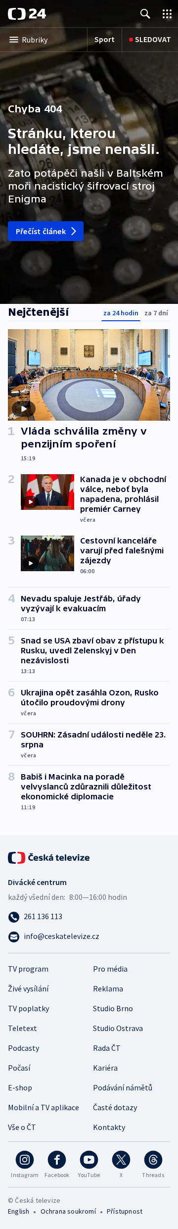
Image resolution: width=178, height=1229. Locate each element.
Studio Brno (113, 1008)
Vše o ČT (22, 1127)
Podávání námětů (122, 1087)
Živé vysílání (28, 988)
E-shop (20, 1087)
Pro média (110, 969)
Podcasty (23, 1048)
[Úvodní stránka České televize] (49, 857)
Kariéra (105, 1068)
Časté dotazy (115, 1107)
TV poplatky (28, 1008)
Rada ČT (107, 1048)
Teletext (22, 1028)
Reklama (108, 988)
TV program (28, 969)
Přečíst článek (41, 231)
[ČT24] (27, 14)
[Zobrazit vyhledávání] (145, 13)
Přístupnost (124, 1211)
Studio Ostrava (118, 1028)
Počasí (19, 1068)
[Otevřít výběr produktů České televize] (167, 13)
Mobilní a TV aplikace (43, 1107)
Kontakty (109, 1127)
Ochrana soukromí (68, 1211)
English (18, 1211)
